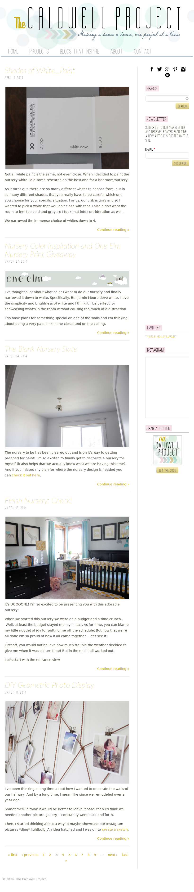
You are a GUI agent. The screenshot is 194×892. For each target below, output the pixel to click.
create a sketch (115, 829)
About (116, 52)
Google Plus (167, 69)
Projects (39, 52)
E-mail (150, 150)
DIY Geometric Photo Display (49, 685)
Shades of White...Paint (40, 71)
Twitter (159, 69)
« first (12, 855)
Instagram (183, 69)
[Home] (97, 38)
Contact (143, 52)
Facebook (151, 69)
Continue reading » (113, 230)
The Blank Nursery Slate (41, 349)
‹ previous (30, 855)
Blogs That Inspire (79, 52)
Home (13, 52)
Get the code (167, 470)
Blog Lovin (167, 75)
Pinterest (175, 69)
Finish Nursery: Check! (38, 501)
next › (113, 855)
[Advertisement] (170, 245)
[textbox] (167, 98)
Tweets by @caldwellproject (161, 336)
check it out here (26, 475)
